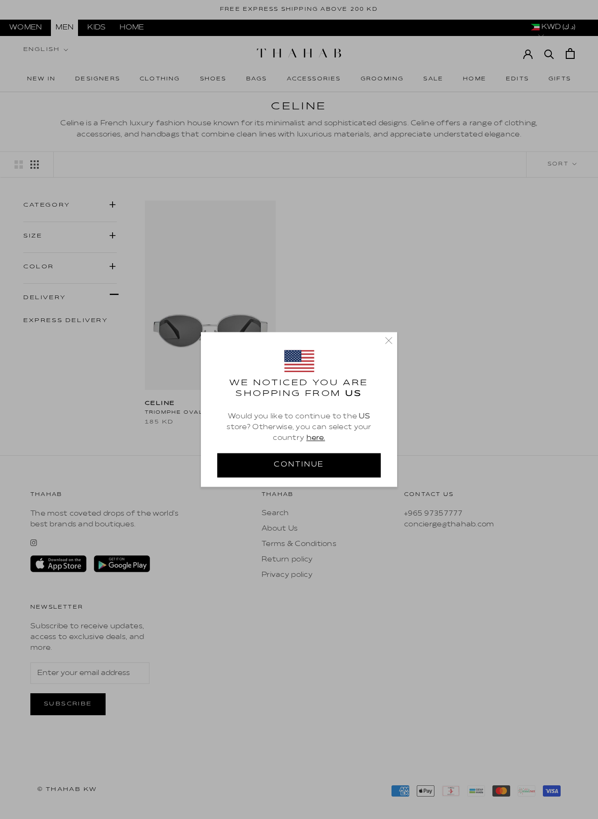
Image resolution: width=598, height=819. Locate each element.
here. (315, 438)
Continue (299, 465)
